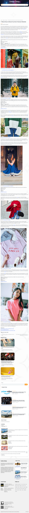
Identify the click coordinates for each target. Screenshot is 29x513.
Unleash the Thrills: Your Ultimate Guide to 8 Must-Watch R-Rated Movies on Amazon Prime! (19, 392)
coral (3, 332)
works (4, 273)
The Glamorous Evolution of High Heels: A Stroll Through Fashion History (7, 376)
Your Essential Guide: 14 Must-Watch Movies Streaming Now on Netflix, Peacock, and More (18, 400)
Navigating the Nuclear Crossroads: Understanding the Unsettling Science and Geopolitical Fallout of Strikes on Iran (7, 362)
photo (20, 488)
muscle (18, 488)
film (22, 485)
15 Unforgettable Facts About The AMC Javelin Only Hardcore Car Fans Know (18, 435)
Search (2, 382)
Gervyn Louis (5, 68)
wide (27, 114)
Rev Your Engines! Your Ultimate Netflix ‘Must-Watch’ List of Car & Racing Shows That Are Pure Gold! (24, 467)
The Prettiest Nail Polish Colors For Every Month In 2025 (8, 330)
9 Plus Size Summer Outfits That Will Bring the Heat (7, 328)
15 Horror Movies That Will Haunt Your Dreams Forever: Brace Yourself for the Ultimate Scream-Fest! (9, 503)
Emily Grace (22, 473)
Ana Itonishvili (5, 321)
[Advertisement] (14, 13)
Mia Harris (6, 24)
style (25, 488)
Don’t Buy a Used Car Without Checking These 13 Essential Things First (24, 476)
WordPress (18, 511)
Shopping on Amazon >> (4, 47)
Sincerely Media (5, 268)
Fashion (1, 23)
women (16, 491)
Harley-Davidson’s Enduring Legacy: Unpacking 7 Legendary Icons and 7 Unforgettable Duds (19, 414)
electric (18, 485)
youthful (5, 271)
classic (24, 484)
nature (9, 111)
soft (17, 197)
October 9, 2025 (24, 473)
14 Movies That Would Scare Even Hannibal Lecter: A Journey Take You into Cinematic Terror (19, 407)
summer (5, 332)
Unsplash (9, 68)
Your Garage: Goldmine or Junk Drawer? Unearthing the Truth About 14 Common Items (9, 507)
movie (16, 488)
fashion (20, 485)
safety (24, 488)
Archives (2, 425)
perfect (20, 31)
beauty (19, 484)
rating (22, 488)
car (20, 484)
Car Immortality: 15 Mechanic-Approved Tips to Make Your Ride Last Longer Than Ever (9, 485)
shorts (22, 32)
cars (22, 484)
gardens (13, 115)
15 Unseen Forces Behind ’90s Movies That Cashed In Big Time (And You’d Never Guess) (24, 463)
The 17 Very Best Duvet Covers (5, 329)
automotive (16, 484)
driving (16, 485)
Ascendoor (12, 511)
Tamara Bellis (5, 137)
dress (26, 484)
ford (23, 485)
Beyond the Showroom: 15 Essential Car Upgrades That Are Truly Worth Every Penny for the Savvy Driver (24, 472)
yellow (7, 332)
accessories (2, 34)
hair (25, 485)
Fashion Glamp (14, 1)
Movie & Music (14, 399)
